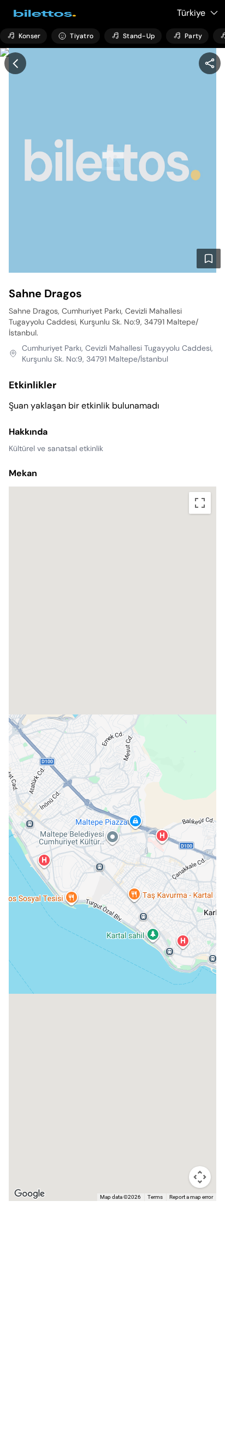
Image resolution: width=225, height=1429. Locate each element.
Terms (155, 1197)
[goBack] (15, 63)
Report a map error (191, 1197)
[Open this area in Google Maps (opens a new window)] (29, 1194)
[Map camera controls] (200, 1177)
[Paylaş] (210, 63)
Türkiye (191, 13)
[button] (112, 831)
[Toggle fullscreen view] (200, 503)
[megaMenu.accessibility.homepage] (41, 13)
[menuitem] (23, 36)
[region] (210, 63)
